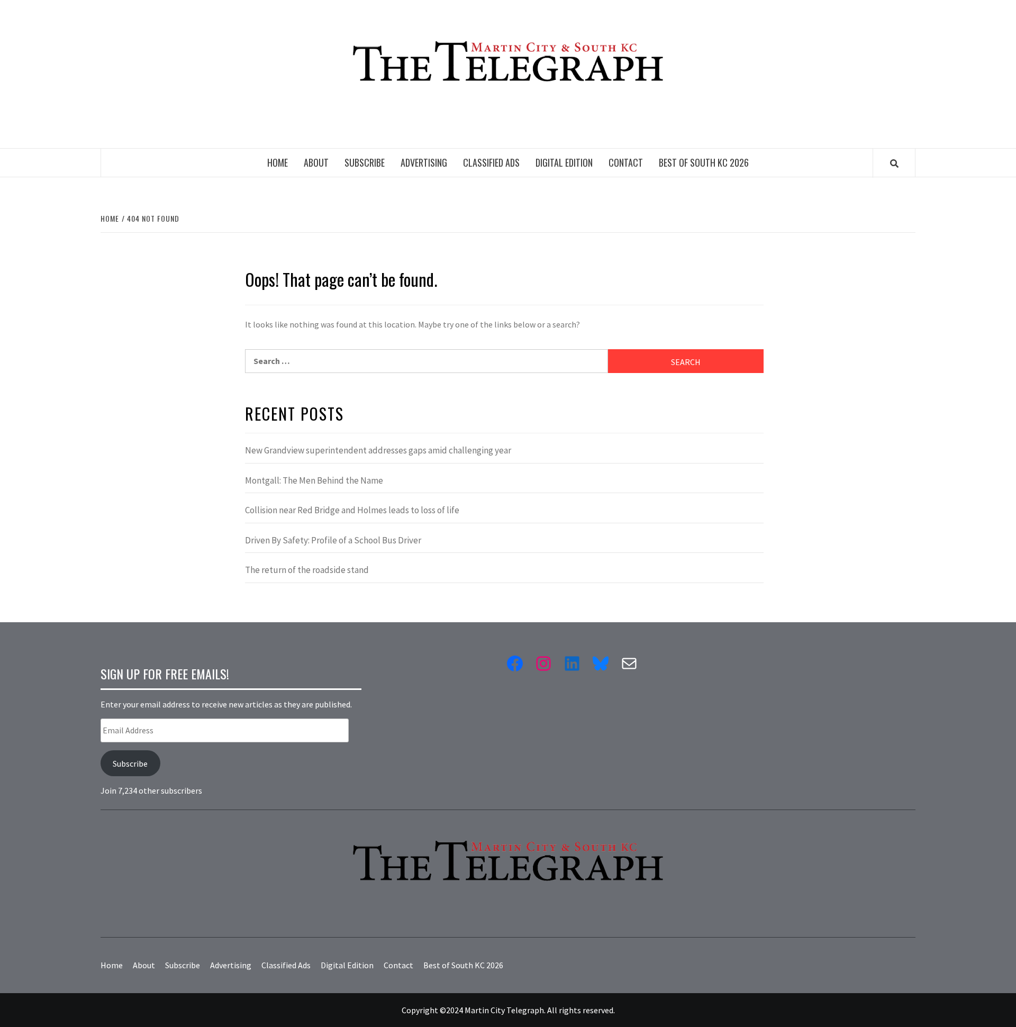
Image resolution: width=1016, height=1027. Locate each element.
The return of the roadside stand (307, 570)
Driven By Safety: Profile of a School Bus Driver (333, 540)
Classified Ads (491, 162)
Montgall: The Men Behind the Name (314, 480)
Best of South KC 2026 (704, 162)
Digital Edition (564, 162)
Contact (626, 162)
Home (277, 162)
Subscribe (364, 162)
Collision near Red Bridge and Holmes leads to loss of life (352, 510)
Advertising (424, 162)
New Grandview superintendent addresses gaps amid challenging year (378, 450)
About (316, 162)
